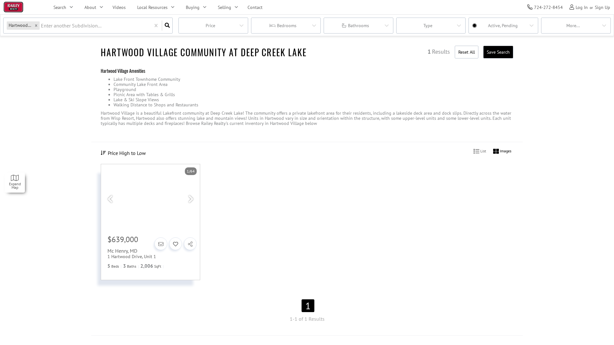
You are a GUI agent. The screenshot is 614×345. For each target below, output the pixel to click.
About (90, 7)
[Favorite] (175, 243)
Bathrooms (358, 25)
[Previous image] (110, 199)
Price (210, 25)
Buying (193, 7)
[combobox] (41, 25)
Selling (224, 7)
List (482, 151)
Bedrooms (286, 25)
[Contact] (160, 243)
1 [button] (308, 306)
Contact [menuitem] (255, 7)
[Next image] (191, 199)
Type (427, 25)
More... (573, 25)
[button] (36, 25)
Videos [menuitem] (119, 7)
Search (59, 7)
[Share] (190, 243)
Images (505, 151)
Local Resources (152, 7)
